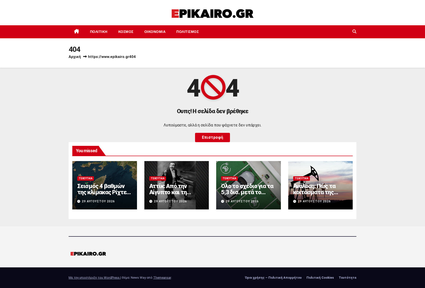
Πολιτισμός (187, 31)
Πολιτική (98, 31)
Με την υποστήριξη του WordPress (94, 277)
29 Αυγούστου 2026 (98, 201)
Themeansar (162, 277)
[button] (354, 31)
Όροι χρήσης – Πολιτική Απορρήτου (273, 277)
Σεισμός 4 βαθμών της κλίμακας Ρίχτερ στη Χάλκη (103, 192)
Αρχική (75, 57)
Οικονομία (155, 31)
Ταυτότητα (347, 277)
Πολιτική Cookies (320, 277)
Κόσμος (126, 31)
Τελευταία (85, 178)
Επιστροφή (212, 137)
